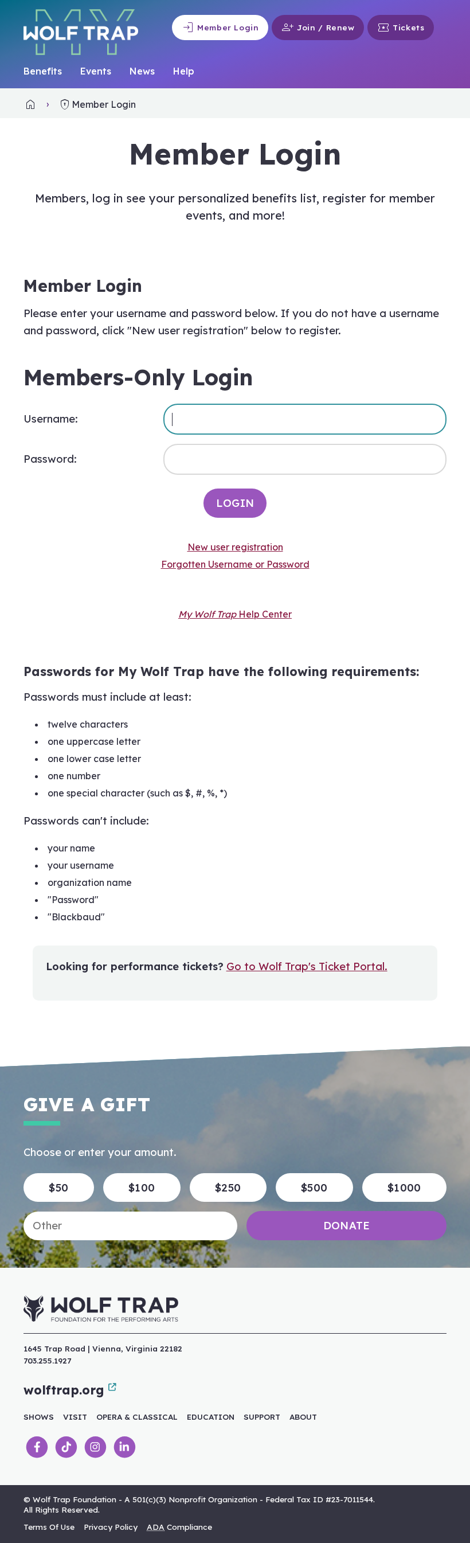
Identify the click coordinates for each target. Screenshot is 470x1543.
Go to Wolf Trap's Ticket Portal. (306, 966)
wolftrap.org (63, 1389)
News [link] (142, 71)
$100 (141, 1187)
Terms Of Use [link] (49, 1527)
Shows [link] (38, 1416)
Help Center (235, 614)
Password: (50, 459)
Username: (50, 418)
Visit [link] (75, 1416)
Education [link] (210, 1416)
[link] (30, 104)
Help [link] (183, 71)
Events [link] (95, 71)
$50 (58, 1187)
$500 (314, 1187)
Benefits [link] (42, 71)
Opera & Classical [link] (137, 1416)
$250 (228, 1187)
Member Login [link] (220, 27)
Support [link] (262, 1416)
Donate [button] (346, 1225)
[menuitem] (42, 71)
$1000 (404, 1187)
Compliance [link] (179, 1527)
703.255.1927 (47, 1360)
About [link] (303, 1416)
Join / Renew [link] (318, 27)
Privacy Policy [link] (111, 1527)
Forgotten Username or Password (235, 564)
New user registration (235, 547)
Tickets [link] (400, 27)
